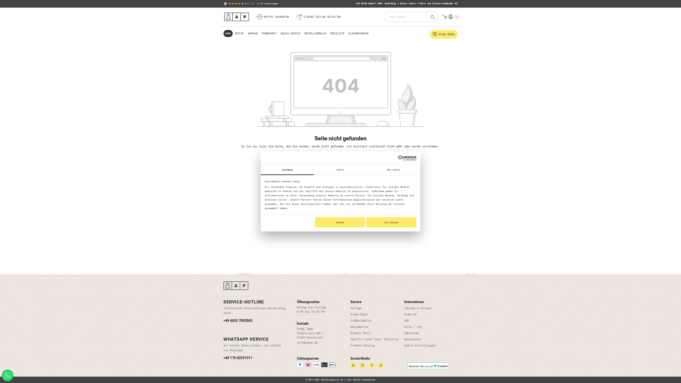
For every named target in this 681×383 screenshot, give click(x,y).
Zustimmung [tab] (287, 169)
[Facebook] (372, 365)
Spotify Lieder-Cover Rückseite (374, 339)
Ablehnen (340, 222)
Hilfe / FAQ (413, 326)
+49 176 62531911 (237, 358)
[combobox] (406, 16)
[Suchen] (432, 16)
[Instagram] (362, 365)
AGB (406, 320)
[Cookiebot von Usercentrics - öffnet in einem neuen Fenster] (400, 158)
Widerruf (410, 314)
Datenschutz (413, 339)
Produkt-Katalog (362, 345)
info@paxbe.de (307, 342)
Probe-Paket (359, 314)
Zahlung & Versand (417, 308)
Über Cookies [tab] (393, 169)
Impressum (411, 333)
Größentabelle (360, 320)
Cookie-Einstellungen (420, 345)
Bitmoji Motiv (360, 333)
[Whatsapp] (353, 365)
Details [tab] (340, 169)
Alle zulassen (391, 222)
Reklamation (359, 326)
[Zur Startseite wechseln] (236, 17)
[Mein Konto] (450, 17)
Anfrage (356, 308)
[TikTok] (381, 365)
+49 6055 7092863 (237, 320)
